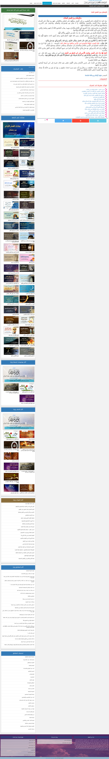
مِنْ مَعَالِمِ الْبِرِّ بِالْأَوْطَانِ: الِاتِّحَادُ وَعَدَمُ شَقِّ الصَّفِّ (94, 95)
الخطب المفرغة (31, 740)
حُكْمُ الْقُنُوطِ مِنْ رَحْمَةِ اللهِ (99, 97)
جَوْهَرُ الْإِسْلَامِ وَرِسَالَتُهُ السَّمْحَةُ (93, 75)
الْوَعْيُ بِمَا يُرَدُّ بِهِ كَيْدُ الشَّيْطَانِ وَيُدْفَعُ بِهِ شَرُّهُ (95, 103)
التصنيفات (68, 3)
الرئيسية (76, 3)
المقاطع (63, 3)
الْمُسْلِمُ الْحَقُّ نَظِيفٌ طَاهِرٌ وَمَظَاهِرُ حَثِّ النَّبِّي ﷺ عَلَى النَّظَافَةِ (92, 6)
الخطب (73, 3)
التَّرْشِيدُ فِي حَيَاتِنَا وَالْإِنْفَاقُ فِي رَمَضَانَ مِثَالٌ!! (95, 109)
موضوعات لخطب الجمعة (56, 3)
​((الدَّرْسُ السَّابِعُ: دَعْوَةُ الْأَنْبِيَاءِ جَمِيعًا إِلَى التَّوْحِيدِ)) (94, 93)
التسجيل (32, 750)
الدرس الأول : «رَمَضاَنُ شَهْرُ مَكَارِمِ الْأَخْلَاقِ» (95, 115)
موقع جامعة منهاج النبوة (66, 742)
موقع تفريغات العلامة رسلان (50, 758)
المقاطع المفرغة (31, 745)
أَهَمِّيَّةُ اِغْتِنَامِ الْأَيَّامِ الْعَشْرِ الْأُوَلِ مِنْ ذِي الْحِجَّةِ (95, 113)
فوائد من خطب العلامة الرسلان (29, 755)
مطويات (31, 3)
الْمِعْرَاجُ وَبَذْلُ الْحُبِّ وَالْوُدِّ (99, 99)
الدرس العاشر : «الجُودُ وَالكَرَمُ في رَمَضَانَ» (95, 90)
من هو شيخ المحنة (31, 752)
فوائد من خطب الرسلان (47, 3)
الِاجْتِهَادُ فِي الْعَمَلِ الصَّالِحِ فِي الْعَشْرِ (96, 111)
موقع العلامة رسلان (67, 740)
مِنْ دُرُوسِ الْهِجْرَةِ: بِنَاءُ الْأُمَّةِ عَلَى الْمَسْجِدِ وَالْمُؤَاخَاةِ (93, 91)
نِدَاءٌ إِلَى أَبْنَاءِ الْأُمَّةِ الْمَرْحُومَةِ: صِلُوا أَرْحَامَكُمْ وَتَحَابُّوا (93, 101)
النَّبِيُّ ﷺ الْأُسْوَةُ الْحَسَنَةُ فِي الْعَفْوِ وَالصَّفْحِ (95, 107)
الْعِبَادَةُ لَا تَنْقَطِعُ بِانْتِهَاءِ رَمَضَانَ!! (97, 105)
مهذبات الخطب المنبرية (38, 3)
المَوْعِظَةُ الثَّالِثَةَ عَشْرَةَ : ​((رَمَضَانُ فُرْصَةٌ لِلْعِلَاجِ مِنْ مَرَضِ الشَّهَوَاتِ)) (90, 117)
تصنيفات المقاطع (31, 747)
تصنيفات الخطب (31, 742)
